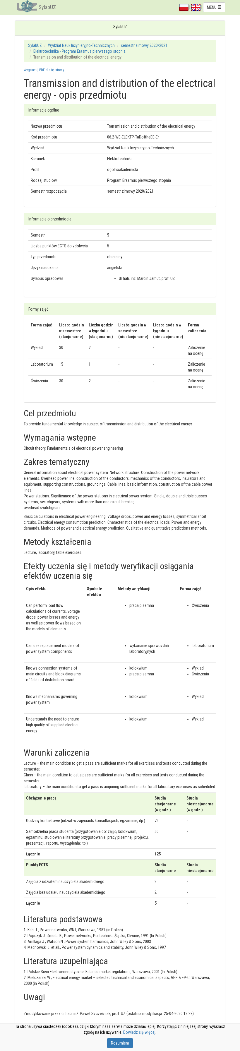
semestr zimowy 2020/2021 (144, 45)
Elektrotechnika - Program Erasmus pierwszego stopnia (79, 51)
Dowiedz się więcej (139, 1032)
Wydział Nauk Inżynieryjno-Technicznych (81, 45)
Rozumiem (120, 1043)
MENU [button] (212, 7)
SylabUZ (47, 7)
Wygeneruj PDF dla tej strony (44, 70)
